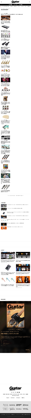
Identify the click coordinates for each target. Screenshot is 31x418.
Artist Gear (22, 6)
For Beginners (18, 397)
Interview (19, 6)
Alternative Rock (3, 262)
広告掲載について (13, 414)
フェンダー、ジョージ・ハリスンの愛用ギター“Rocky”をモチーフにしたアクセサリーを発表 (5, 75)
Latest (3, 250)
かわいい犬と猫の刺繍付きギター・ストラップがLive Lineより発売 (5, 162)
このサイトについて (18, 414)
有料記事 (11, 6)
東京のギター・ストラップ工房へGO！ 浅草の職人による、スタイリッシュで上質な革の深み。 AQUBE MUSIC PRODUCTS (5, 181)
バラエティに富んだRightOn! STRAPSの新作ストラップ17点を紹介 (5, 94)
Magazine (4, 299)
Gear (6, 8)
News (25, 6)
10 (18, 195)
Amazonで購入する (12, 329)
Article (24, 394)
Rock (6, 262)
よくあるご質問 (3, 414)
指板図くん (23, 397)
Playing (21, 394)
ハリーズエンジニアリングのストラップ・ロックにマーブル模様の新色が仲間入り (5, 171)
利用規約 (22, 414)
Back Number (13, 397)
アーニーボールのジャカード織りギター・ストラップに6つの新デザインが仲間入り (5, 112)
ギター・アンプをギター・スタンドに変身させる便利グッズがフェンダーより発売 (5, 103)
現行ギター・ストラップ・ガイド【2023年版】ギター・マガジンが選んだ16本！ (12, 14)
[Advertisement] (15, 364)
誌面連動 (29, 6)
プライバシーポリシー (8, 414)
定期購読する (19, 329)
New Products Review (15, 395)
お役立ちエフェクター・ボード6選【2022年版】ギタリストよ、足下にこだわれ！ (5, 142)
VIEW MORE (28, 349)
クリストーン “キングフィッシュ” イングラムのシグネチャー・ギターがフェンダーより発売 (5, 84)
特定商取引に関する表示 (27, 414)
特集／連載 (15, 6)
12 (21, 195)
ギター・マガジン (3, 8)
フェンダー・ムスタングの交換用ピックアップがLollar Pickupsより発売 (5, 22)
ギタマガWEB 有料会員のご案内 (5, 6)
